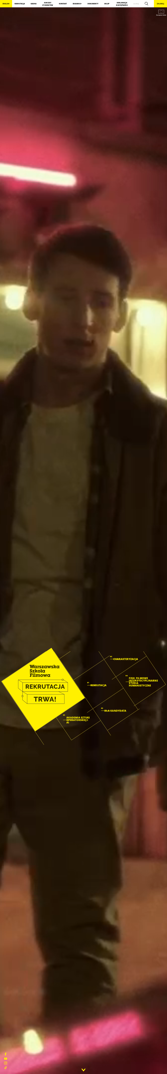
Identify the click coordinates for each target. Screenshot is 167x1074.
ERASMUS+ (77, 3)
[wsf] (43, 689)
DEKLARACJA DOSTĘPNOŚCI (122, 3)
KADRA (33, 3)
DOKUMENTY (93, 3)
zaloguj (160, 4)
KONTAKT (63, 3)
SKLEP (106, 3)
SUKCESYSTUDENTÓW (47, 3)
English (6, 4)
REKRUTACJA (20, 3)
